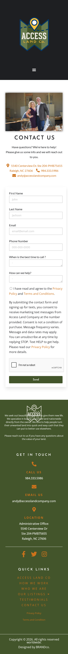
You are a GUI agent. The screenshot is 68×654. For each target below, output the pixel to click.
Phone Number (18, 241)
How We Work (34, 583)
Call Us (34, 472)
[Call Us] (34, 464)
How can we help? (20, 273)
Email (12, 225)
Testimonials (34, 600)
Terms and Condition (34, 619)
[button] (34, 70)
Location (34, 518)
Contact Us (34, 605)
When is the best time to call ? (27, 257)
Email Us (34, 495)
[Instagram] (44, 554)
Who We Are (34, 589)
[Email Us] (34, 487)
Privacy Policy (40, 347)
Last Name (15, 209)
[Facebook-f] (24, 554)
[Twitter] (34, 554)
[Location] (34, 509)
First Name (16, 193)
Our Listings (32, 594)
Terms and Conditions (39, 294)
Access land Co (34, 578)
